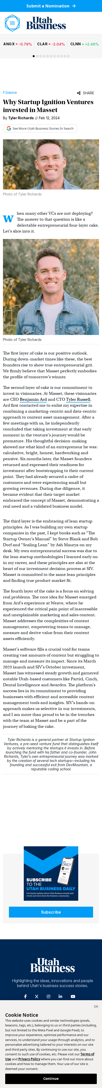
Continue (51, 1078)
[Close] (96, 1007)
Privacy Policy (29, 1059)
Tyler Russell (78, 399)
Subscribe (51, 912)
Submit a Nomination (48, 6)
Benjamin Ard (33, 399)
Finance (10, 93)
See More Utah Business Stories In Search (43, 128)
